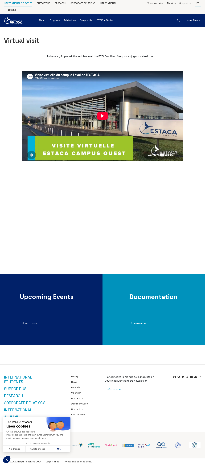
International (108, 3)
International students (18, 3)
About (42, 20)
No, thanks (14, 449)
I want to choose (37, 449)
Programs (55, 20)
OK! (59, 449)
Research (60, 3)
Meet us (171, 3)
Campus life (86, 20)
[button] (7, 459)
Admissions (70, 20)
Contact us (77, 398)
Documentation (156, 3)
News (74, 381)
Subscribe (114, 389)
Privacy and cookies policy (78, 461)
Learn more (30, 323)
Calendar (76, 387)
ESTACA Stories (105, 20)
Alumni (12, 10)
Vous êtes (193, 20)
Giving (74, 376)
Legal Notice (52, 461)
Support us (43, 3)
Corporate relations (82, 3)
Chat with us (78, 414)
